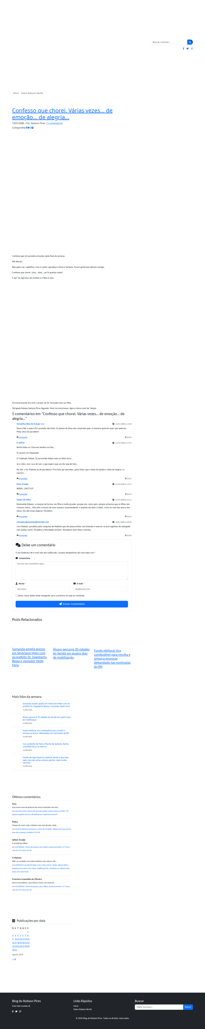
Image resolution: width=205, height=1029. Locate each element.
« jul (14, 959)
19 (21, 943)
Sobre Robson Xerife (32, 93)
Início (16, 93)
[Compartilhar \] (26, 127)
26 (21, 946)
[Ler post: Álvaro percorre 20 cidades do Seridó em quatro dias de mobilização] (16, 720)
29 (28, 946)
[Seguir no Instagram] (192, 48)
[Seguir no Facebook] (183, 48)
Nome (22, 584)
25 (18, 946)
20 (23, 943)
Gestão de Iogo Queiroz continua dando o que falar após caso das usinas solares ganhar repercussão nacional (46, 760)
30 (13, 950)
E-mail (80, 584)
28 (26, 946)
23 (13, 946)
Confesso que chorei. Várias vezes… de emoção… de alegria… (62, 113)
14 (26, 939)
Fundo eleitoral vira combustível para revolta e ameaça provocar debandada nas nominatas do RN (112, 659)
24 (16, 946)
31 (16, 950)
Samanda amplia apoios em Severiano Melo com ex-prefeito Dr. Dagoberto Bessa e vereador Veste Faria (29, 657)
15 (28, 939)
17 (16, 943)
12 (21, 939)
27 (23, 946)
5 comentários (55, 123)
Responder (23, 437)
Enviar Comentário (74, 604)
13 (23, 939)
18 (18, 943)
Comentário (25, 558)
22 (28, 943)
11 (18, 939)
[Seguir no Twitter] (187, 48)
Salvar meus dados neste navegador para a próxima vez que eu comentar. (51, 596)
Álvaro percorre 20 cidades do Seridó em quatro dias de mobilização (71, 653)
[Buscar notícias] (190, 42)
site (42, 424)
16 (13, 943)
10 (16, 939)
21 (26, 943)
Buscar (188, 1007)
